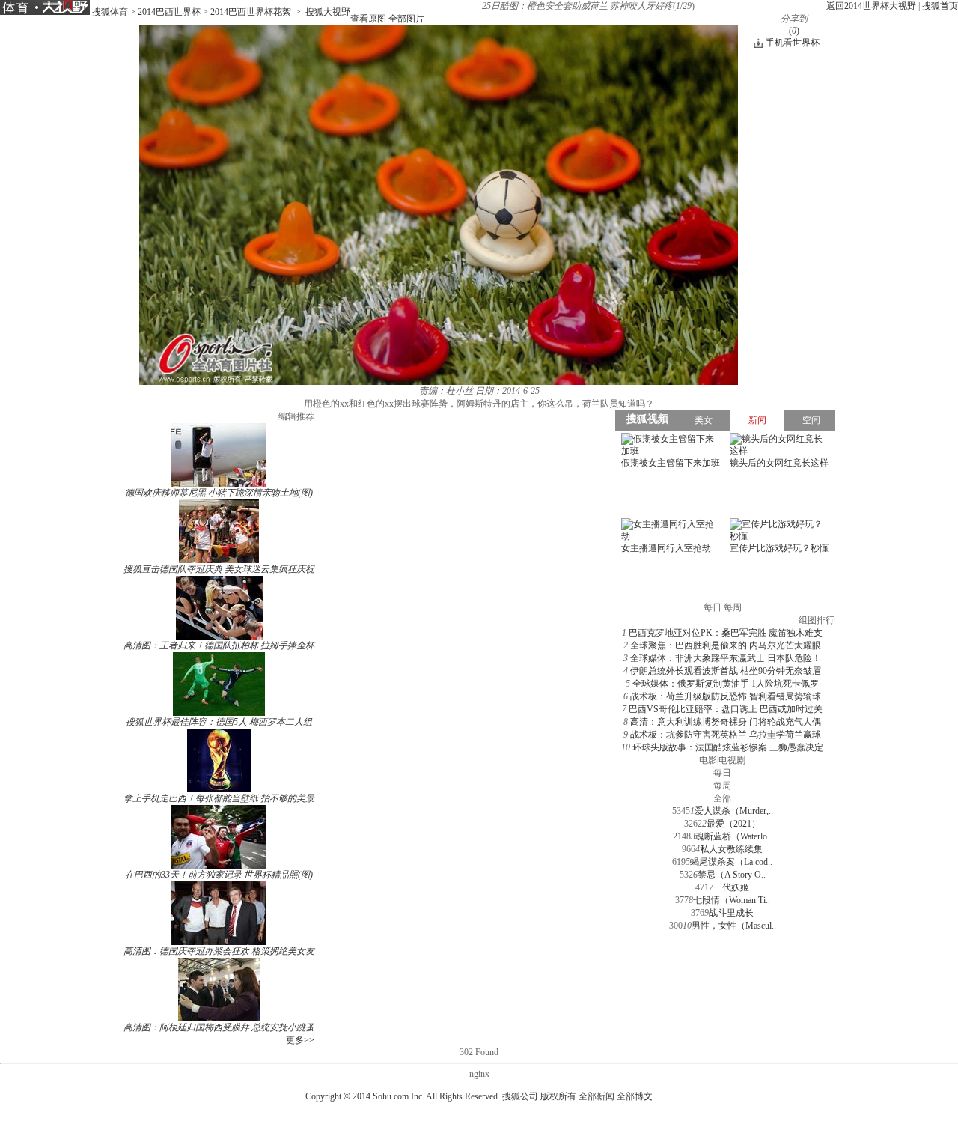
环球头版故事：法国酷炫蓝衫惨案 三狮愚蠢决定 (727, 747)
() (794, 30)
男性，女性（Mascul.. (734, 925)
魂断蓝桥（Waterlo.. (733, 836)
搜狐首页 (940, 6)
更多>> (300, 1040)
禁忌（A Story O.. (732, 874)
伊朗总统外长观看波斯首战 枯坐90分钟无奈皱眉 (725, 671)
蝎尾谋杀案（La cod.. (731, 862)
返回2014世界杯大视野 (871, 6)
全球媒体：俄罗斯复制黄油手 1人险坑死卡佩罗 (725, 683)
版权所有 (558, 1096)
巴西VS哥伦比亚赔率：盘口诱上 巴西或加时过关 (726, 709)
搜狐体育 (110, 12)
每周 (722, 785)
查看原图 (368, 18)
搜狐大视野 (327, 12)
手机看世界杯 (793, 42)
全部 (722, 798)
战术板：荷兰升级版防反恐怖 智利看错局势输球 (725, 696)
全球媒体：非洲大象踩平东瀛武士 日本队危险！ (725, 658)
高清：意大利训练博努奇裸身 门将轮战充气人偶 (725, 722)
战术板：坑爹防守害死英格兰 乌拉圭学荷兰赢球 (725, 734)
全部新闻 (596, 1096)
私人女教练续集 (731, 849)
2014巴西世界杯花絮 (250, 12)
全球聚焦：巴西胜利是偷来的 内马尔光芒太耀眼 (725, 645)
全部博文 (635, 1096)
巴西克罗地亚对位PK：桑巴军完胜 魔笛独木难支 (726, 633)
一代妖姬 (731, 887)
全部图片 (406, 18)
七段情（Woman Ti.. (731, 900)
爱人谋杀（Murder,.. (734, 811)
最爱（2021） (733, 823)
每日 (722, 773)
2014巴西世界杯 (169, 12)
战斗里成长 (731, 913)
